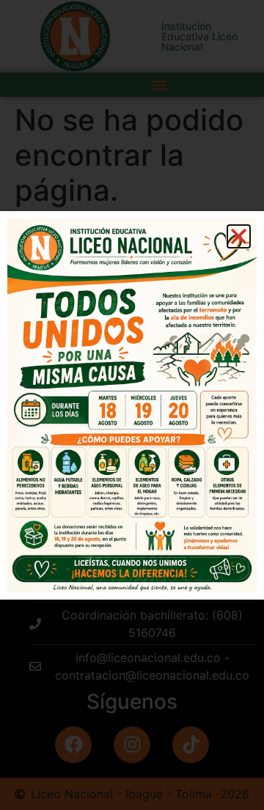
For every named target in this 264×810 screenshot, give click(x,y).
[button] (238, 236)
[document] (132, 405)
